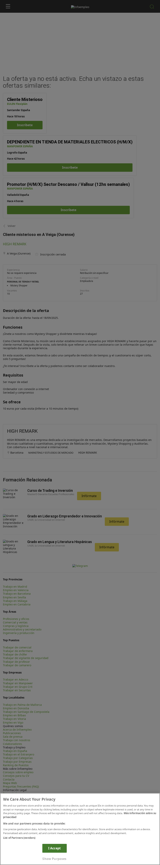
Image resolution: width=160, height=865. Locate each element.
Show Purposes (54, 859)
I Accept (54, 848)
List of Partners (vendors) (19, 838)
